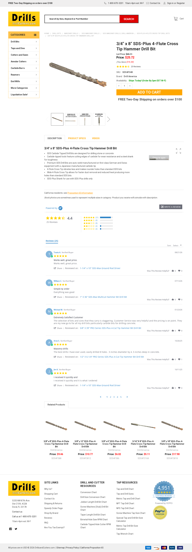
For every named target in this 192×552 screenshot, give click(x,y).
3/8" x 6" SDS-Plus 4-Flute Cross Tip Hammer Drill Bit (114, 444)
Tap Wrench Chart (124, 534)
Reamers (15, 75)
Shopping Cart (51, 494)
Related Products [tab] (56, 404)
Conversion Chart (88, 492)
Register (181, 3)
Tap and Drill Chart (125, 489)
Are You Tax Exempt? (54, 527)
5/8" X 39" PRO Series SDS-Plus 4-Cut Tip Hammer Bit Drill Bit (110, 328)
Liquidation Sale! (19, 94)
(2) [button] (96, 226)
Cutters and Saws (19, 55)
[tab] (52, 241)
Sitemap (61, 547)
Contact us (17, 511)
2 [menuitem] (110, 397)
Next (109, 119)
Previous (47, 119)
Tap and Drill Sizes (125, 494)
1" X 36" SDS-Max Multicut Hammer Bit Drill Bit (103, 296)
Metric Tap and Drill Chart (128, 498)
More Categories (19, 88)
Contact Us (49, 498)
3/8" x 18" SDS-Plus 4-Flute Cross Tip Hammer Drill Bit (172, 444)
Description (55, 138)
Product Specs (77, 138)
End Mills (15, 81)
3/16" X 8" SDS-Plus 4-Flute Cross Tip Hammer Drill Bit (143, 444)
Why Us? (48, 489)
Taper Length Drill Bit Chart (93, 515)
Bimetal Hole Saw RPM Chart (94, 519)
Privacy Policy (72, 547)
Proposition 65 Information (80, 193)
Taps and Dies (18, 48)
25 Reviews (136, 66)
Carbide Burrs (18, 68)
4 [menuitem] (117, 397)
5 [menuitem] (121, 397)
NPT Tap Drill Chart (125, 503)
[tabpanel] (78, 75)
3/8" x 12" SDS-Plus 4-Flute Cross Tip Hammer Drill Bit (85, 444)
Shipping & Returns (53, 503)
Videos (96, 138)
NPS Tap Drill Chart (125, 508)
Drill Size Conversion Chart (92, 497)
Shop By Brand (51, 513)
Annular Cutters (18, 61)
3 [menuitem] (114, 397)
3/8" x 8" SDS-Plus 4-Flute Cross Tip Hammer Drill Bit (56, 444)
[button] (170, 207)
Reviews (48, 518)
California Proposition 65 (92, 547)
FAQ (46, 522)
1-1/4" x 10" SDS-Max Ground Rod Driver (100, 268)
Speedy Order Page (53, 508)
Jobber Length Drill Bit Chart (93, 502)
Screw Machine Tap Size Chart (130, 513)
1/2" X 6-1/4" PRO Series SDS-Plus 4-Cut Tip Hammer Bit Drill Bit (112, 356)
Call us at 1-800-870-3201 (24, 516)
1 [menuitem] (107, 397)
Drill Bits (15, 41)
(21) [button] (97, 217)
